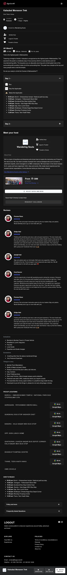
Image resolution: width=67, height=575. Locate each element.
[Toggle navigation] (62, 3)
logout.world (10, 3)
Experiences (8, 542)
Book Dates (61, 570)
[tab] (33, 78)
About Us (38, 549)
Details (49, 571)
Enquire (39, 571)
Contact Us (38, 547)
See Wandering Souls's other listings (15, 172)
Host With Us (8, 540)
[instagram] (62, 522)
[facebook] (59, 522)
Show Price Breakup (31, 183)
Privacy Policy (39, 544)
